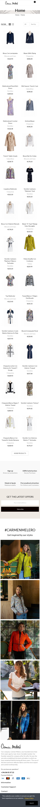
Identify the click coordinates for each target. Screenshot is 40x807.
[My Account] (38, 3)
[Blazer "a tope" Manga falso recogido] (30, 210)
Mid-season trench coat (29, 86)
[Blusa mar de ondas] (30, 142)
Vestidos (10, 91)
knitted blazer (30, 121)
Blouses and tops (10, 56)
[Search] (30, 3)
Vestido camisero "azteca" (30, 403)
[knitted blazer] (30, 107)
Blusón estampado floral (30, 331)
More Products (20, 453)
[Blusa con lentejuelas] (10, 39)
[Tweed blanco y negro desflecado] (30, 282)
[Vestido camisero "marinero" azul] (30, 175)
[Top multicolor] (10, 282)
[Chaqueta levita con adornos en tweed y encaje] (10, 352)
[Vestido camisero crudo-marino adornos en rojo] (10, 317)
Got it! (32, 803)
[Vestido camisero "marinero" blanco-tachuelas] (10, 245)
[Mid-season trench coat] (30, 72)
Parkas (30, 264)
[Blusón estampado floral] (30, 317)
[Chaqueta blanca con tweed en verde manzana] (10, 424)
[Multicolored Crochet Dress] (10, 107)
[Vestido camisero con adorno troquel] (30, 352)
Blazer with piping (30, 53)
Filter (3, 24)
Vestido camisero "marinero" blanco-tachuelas (10, 261)
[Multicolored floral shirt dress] (10, 72)
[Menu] (2, 3)
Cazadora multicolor (10, 189)
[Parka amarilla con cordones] (30, 245)
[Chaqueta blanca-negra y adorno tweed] (10, 389)
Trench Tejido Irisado (10, 156)
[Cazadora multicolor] (10, 175)
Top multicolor (10, 296)
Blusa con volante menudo (10, 224)
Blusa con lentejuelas (10, 53)
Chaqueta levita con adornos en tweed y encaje (10, 368)
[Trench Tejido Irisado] (10, 142)
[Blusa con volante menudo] (10, 210)
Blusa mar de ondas (29, 156)
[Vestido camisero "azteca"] (30, 389)
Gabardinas (29, 89)
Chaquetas (29, 56)
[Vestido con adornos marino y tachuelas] (30, 424)
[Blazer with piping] (30, 39)
